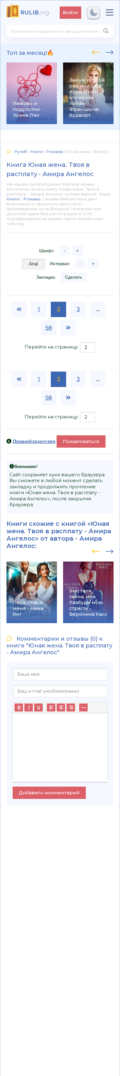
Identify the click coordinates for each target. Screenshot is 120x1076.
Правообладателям (34, 441)
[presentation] (96, 51)
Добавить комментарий (49, 793)
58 (48, 327)
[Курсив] (28, 707)
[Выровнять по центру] (61, 707)
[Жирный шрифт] (18, 707)
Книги (12, 198)
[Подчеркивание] (38, 707)
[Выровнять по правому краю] (70, 707)
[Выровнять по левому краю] (51, 707)
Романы (31, 198)
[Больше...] (83, 707)
